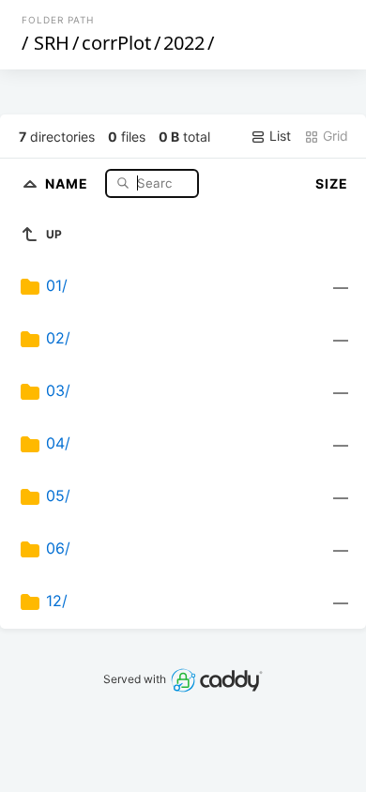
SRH (51, 42)
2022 (184, 42)
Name (68, 182)
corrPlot (116, 42)
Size (331, 183)
